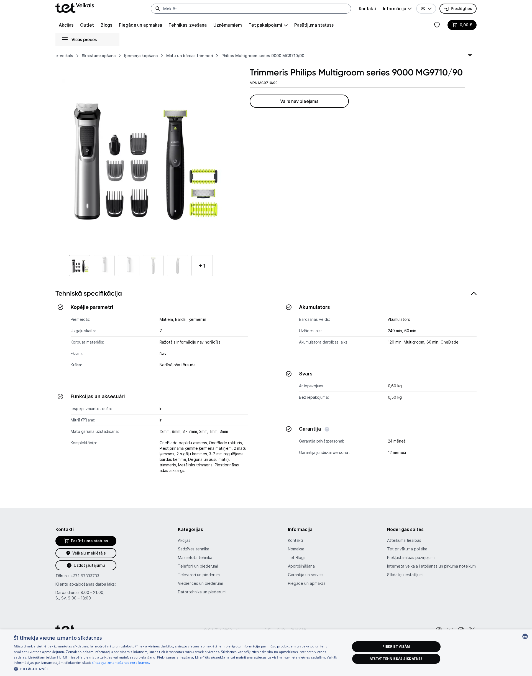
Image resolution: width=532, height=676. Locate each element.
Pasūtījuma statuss (313, 25)
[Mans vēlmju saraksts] (437, 25)
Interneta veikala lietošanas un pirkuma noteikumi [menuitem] (432, 566)
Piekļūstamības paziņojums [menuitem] (411, 557)
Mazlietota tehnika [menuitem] (195, 557)
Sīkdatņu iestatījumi (405, 574)
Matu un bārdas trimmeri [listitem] (189, 55)
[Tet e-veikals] (74, 8)
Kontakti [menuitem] (367, 8)
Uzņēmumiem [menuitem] (227, 25)
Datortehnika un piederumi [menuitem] (202, 591)
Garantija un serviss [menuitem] (305, 574)
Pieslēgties (461, 8)
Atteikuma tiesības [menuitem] (404, 540)
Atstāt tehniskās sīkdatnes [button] (396, 658)
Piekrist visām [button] (396, 646)
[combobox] (525, 636)
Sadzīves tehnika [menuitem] (193, 549)
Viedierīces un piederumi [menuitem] (200, 583)
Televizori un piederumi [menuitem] (199, 574)
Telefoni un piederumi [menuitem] (198, 566)
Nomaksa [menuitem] (296, 549)
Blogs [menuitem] (106, 25)
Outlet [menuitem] (87, 25)
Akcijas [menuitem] (66, 25)
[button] (426, 9)
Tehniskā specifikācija (88, 293)
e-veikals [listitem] (64, 55)
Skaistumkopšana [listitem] (99, 55)
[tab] (266, 389)
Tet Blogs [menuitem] (297, 557)
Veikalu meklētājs (89, 553)
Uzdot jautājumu (89, 565)
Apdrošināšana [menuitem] (301, 566)
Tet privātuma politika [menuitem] (407, 549)
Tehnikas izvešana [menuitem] (187, 25)
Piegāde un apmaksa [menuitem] (140, 25)
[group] (397, 9)
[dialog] (266, 652)
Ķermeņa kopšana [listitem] (141, 55)
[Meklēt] (157, 8)
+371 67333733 (85, 575)
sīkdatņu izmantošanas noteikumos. (121, 662)
